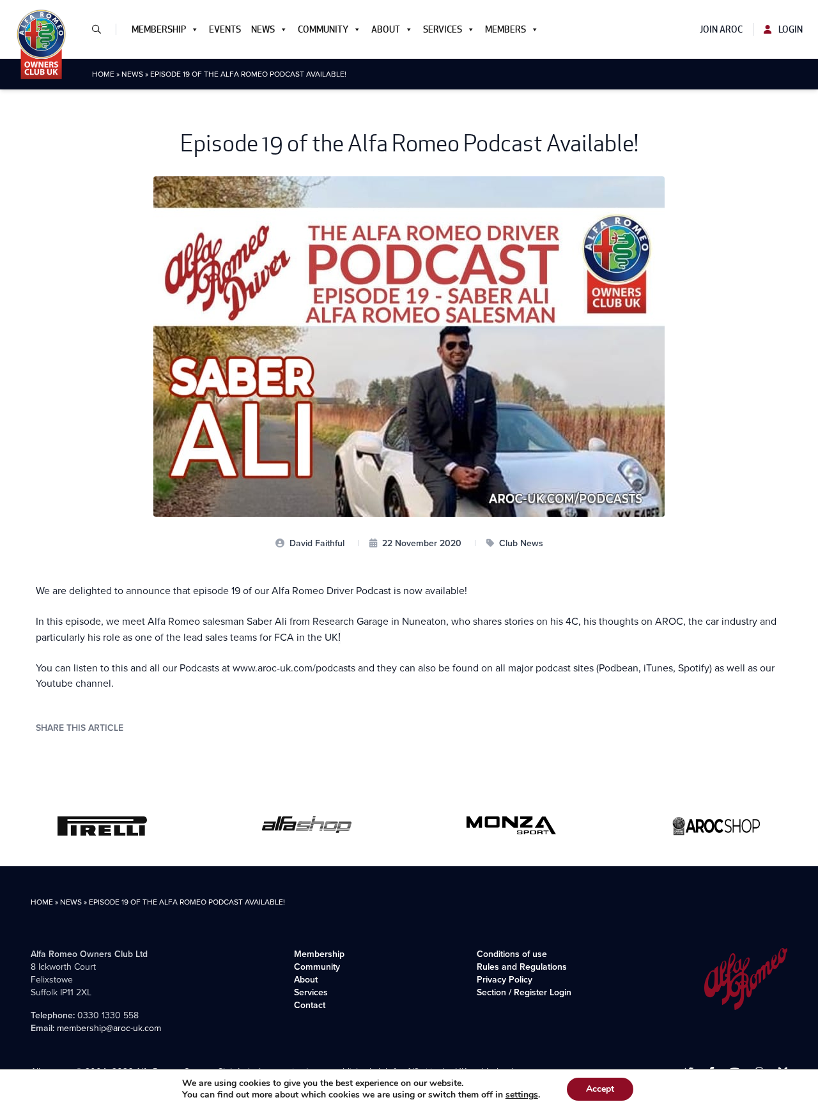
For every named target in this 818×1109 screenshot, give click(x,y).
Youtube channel (73, 683)
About (385, 29)
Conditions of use (512, 954)
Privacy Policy (504, 979)
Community (323, 29)
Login (789, 29)
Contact (309, 1005)
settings (521, 1095)
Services (442, 29)
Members (505, 29)
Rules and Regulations (522, 967)
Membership (159, 29)
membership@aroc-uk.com (109, 1028)
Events (225, 29)
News (263, 29)
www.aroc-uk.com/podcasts (294, 668)
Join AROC (721, 29)
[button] (101, 29)
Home (103, 74)
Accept (600, 1089)
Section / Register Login (524, 992)
